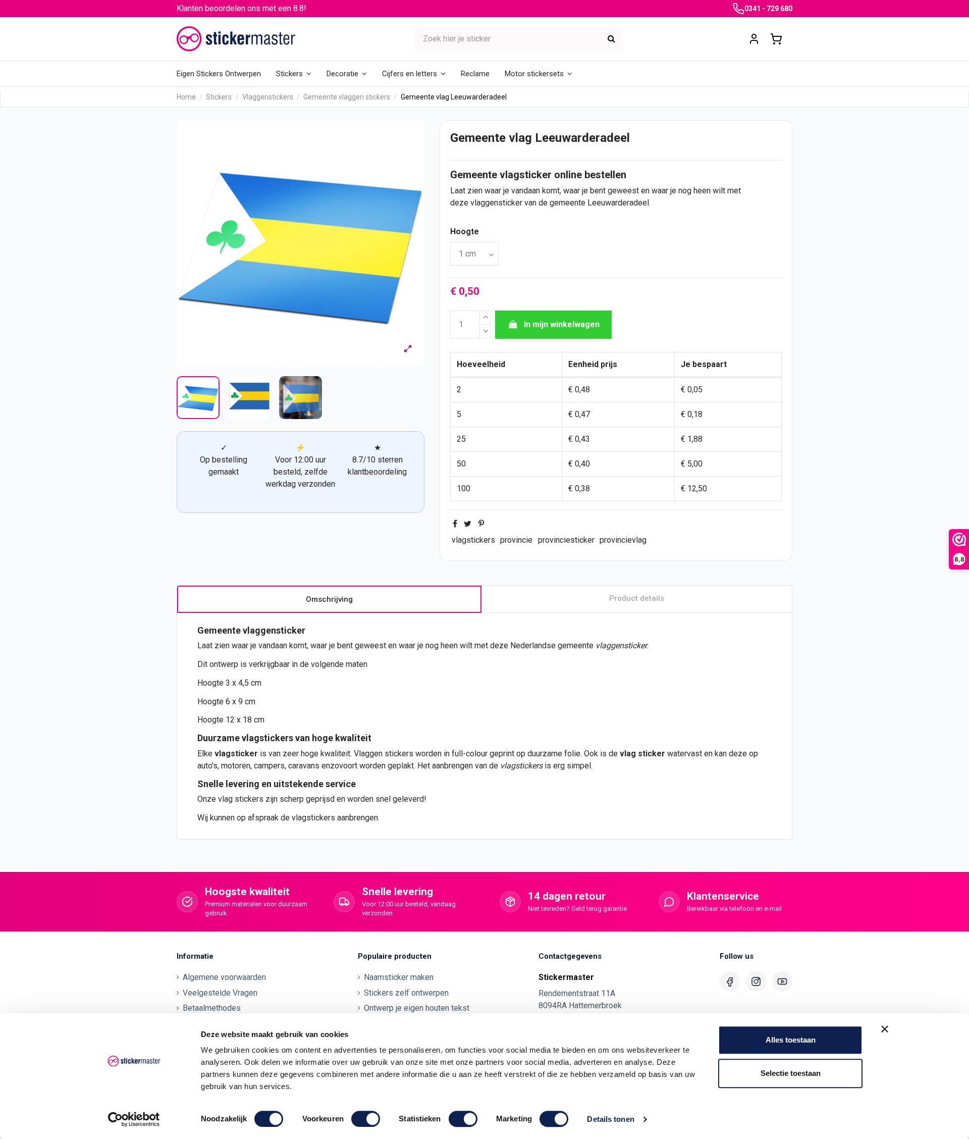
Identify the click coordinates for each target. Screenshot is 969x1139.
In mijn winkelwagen (562, 324)
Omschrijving (329, 599)
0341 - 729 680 (768, 9)
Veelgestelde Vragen (220, 993)
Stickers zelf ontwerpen (406, 993)
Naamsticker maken (399, 977)
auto (204, 765)
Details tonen (610, 1119)
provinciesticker (566, 540)
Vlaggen (368, 753)
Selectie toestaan (791, 1073)
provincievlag (623, 540)
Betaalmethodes (212, 1008)
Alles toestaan (791, 1040)
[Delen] (455, 524)
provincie (516, 540)
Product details (636, 598)
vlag (628, 753)
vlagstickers (473, 540)
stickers (399, 753)
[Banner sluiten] (884, 1028)
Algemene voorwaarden (224, 977)
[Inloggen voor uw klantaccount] (754, 39)
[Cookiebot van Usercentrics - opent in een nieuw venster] (134, 1119)
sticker (651, 753)
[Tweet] (467, 524)
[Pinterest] (481, 524)
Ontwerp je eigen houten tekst (416, 1008)
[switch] (365, 1119)
